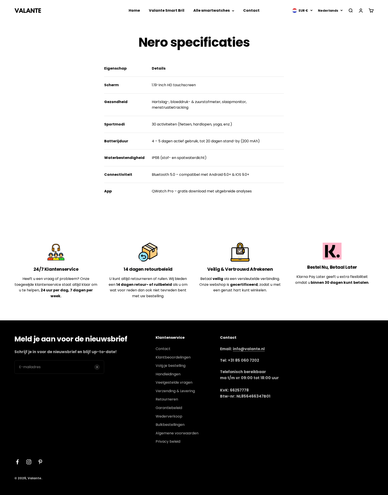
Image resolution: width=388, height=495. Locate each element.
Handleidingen (168, 374)
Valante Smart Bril (166, 10)
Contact (251, 10)
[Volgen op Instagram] (29, 462)
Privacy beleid (168, 441)
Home (134, 10)
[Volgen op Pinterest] (40, 462)
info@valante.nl (249, 349)
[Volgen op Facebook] (17, 462)
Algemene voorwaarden (177, 433)
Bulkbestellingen (170, 424)
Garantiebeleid (169, 407)
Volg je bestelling (170, 365)
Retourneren (167, 399)
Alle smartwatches (211, 10)
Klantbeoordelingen (173, 357)
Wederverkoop (169, 416)
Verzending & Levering (175, 391)
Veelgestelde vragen (174, 382)
